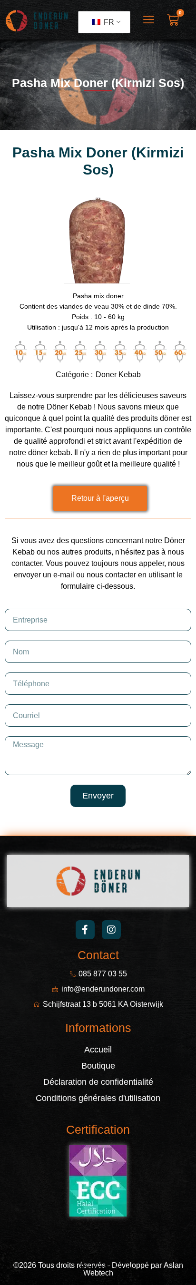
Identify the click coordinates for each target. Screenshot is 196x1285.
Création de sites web (43, 1268)
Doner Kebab (118, 374)
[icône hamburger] (148, 20)
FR (108, 22)
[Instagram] (111, 929)
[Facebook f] (85, 929)
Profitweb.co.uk (106, 1268)
